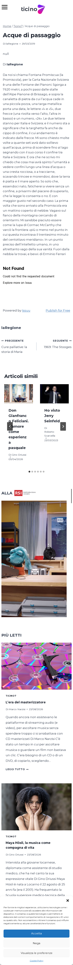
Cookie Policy (36, 960)
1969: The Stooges (58, 344)
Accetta (36, 933)
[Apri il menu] (6, 7)
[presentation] (18, 393)
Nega (36, 943)
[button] (67, 900)
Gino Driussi (19, 454)
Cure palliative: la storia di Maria (14, 346)
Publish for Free (58, 310)
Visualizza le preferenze (36, 953)
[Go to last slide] (10, 426)
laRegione (12, 43)
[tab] (29, 472)
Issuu (26, 310)
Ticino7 (11, 695)
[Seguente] (63, 426)
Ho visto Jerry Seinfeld (52, 415)
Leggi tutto (17, 769)
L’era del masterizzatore (26, 702)
